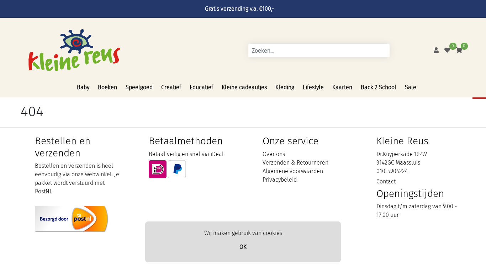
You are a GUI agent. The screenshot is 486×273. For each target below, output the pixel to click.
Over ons (274, 154)
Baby (83, 87)
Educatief (201, 87)
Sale (410, 87)
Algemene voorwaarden (293, 171)
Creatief (171, 87)
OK (243, 246)
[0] (447, 50)
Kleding (284, 87)
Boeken (107, 87)
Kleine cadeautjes (244, 87)
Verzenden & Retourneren (295, 162)
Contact (386, 181)
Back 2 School (378, 87)
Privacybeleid (280, 179)
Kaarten (342, 87)
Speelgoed (139, 87)
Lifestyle (313, 87)
